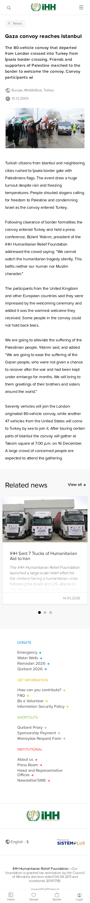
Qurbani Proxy (29, 727)
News (17, 23)
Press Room (27, 765)
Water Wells (27, 658)
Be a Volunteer (30, 701)
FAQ (21, 695)
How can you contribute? (39, 690)
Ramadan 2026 (31, 663)
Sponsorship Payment (36, 733)
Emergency (27, 652)
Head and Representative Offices (39, 772)
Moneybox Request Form (39, 738)
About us (25, 759)
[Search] (9, 7)
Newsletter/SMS (31, 780)
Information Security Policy (40, 706)
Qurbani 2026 (30, 669)
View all (75, 484)
